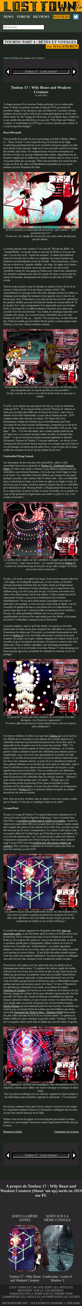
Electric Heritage (11, 1006)
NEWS (8, 16)
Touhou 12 (70, 563)
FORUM (23, 16)
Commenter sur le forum (66, 1131)
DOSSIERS (61, 16)
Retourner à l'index (12, 1131)
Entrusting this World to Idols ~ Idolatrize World (38, 1012)
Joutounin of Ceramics (14, 990)
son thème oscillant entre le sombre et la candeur (41, 820)
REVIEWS (41, 16)
